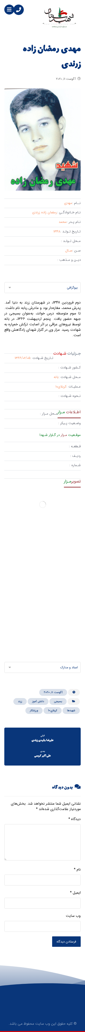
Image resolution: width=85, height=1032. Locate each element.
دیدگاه (74, 819)
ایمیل (75, 892)
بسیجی (58, 701)
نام (77, 869)
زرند (20, 701)
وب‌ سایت (73, 916)
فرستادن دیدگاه (66, 941)
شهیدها (71, 710)
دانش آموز (38, 701)
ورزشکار (34, 710)
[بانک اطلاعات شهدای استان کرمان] (59, 17)
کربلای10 (52, 710)
